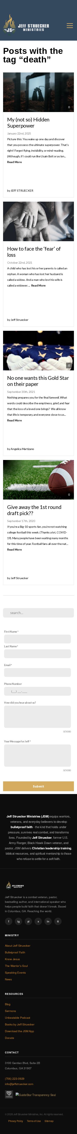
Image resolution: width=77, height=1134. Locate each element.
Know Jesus (12, 959)
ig (18, 921)
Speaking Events (15, 972)
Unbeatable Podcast (17, 1018)
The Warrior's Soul (16, 966)
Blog (7, 1004)
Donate (9, 1038)
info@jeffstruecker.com (19, 1084)
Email (7, 665)
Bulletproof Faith (15, 952)
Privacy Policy (15, 1121)
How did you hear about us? (20, 702)
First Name (10, 631)
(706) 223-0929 (14, 1079)
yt (28, 921)
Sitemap (49, 1121)
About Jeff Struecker (17, 945)
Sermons (10, 1011)
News (8, 979)
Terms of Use (34, 1121)
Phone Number (13, 683)
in (48, 921)
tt (58, 921)
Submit (38, 786)
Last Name (10, 646)
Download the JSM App (19, 1031)
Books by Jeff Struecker (19, 1024)
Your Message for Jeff (16, 741)
